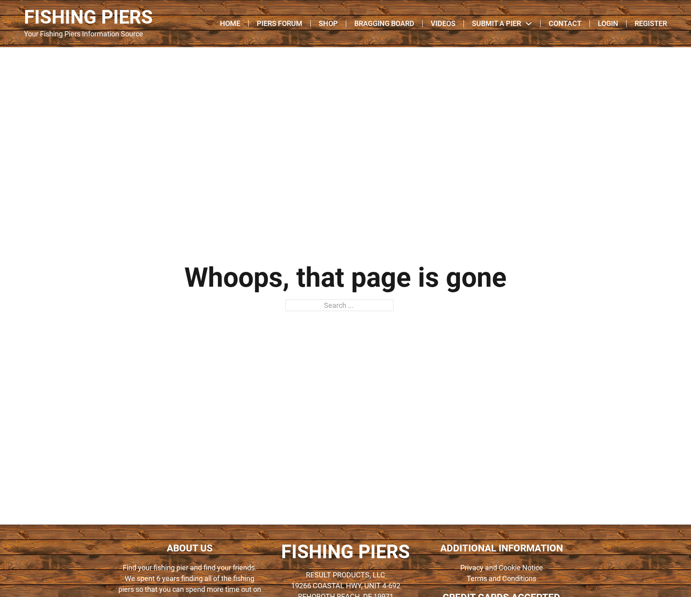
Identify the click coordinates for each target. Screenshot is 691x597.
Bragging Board (384, 23)
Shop (328, 23)
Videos (443, 23)
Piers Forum (279, 23)
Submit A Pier (496, 23)
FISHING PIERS (88, 17)
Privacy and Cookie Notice (501, 567)
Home (230, 23)
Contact (565, 23)
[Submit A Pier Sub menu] (528, 23)
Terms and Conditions (501, 578)
